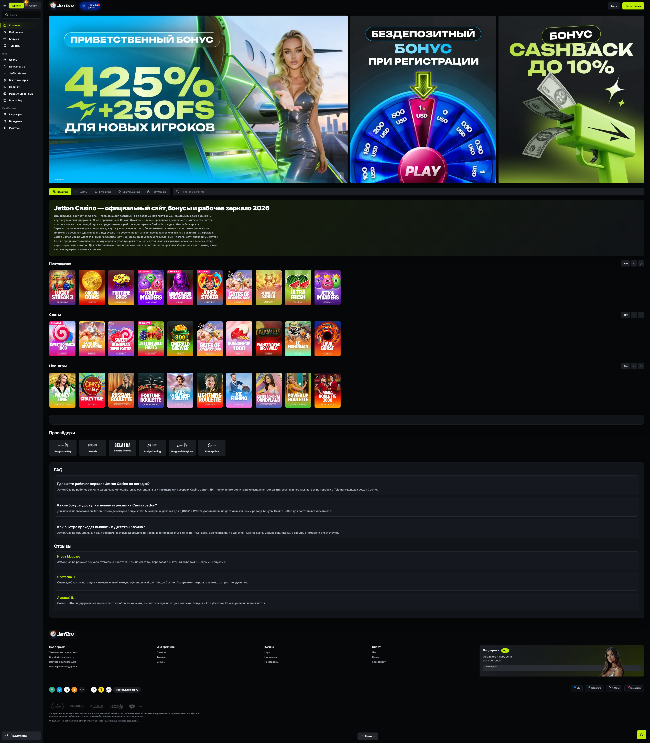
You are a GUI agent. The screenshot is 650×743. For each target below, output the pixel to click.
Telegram (596, 687)
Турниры (161, 657)
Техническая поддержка (63, 652)
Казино (16, 5)
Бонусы (161, 661)
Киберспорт (379, 661)
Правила (161, 652)
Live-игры (105, 191)
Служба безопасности (61, 657)
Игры (267, 652)
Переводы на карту (127, 689)
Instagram (635, 687)
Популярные (159, 191)
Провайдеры (271, 661)
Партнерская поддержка (63, 666)
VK (578, 687)
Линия (375, 657)
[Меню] (4, 5)
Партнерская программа (62, 661)
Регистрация (633, 6)
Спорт (33, 5)
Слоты (83, 191)
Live (374, 652)
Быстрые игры (131, 191)
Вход (614, 6)
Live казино (270, 657)
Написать (491, 666)
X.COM (616, 687)
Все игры (62, 191)
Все (625, 263)
